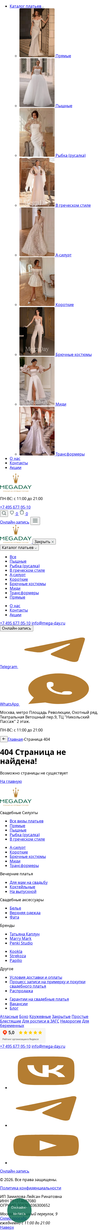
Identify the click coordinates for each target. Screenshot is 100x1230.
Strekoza (18, 955)
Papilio (16, 960)
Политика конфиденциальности (30, 1188)
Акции (15, 467)
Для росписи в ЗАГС (40, 1021)
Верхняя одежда (25, 912)
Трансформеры (24, 592)
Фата (14, 917)
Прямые (17, 597)
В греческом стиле (27, 570)
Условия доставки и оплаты (36, 977)
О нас (15, 458)
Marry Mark (21, 938)
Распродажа (21, 990)
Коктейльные (22, 886)
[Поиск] (4, 513)
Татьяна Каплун (25, 934)
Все (13, 556)
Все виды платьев (26, 821)
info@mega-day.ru (48, 623)
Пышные (18, 561)
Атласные (9, 1016)
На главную (11, 781)
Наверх (7, 1227)
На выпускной (23, 891)
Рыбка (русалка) (25, 566)
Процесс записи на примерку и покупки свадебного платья (47, 984)
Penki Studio (21, 943)
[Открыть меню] (35, 521)
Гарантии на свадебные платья (39, 999)
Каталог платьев (26, 6)
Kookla (16, 951)
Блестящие (10, 1021)
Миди (15, 588)
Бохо (23, 1016)
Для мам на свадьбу (29, 882)
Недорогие (70, 1021)
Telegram (9, 666)
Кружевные (40, 1016)
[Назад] (4, 739)
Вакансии (19, 1003)
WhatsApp (10, 704)
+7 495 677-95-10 (15, 507)
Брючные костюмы (28, 583)
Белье (15, 908)
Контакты (19, 463)
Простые (80, 1016)
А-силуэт (18, 574)
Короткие (19, 579)
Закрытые (61, 1016)
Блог (14, 1008)
